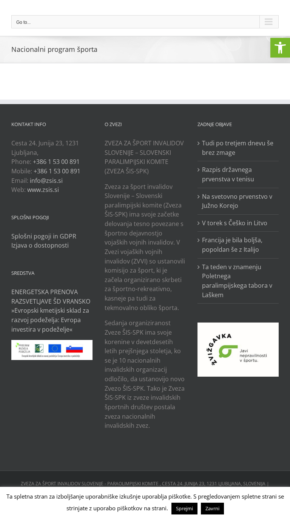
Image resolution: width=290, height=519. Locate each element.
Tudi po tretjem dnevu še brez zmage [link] (237, 148)
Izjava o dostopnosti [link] (40, 245)
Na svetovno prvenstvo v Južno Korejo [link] (237, 201)
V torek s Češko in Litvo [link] (234, 223)
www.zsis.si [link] (43, 189)
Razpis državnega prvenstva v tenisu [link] (228, 174)
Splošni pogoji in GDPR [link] (43, 236)
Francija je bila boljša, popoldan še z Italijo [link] (232, 245)
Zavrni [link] (212, 508)
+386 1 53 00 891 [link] (56, 161)
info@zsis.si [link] (46, 180)
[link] (280, 48)
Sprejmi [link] (184, 508)
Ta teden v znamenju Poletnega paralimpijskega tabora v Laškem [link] (237, 281)
